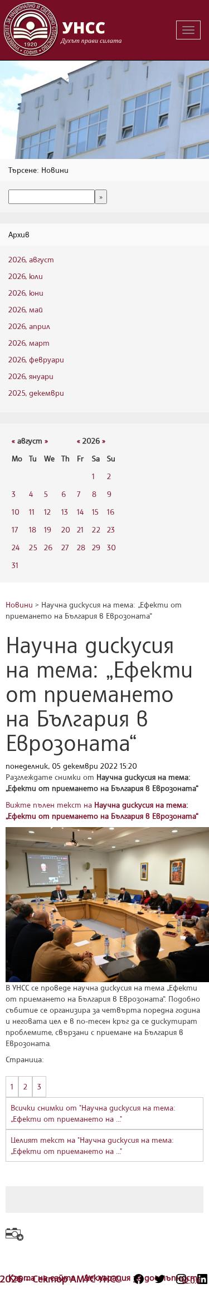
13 (64, 511)
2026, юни (25, 292)
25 (33, 547)
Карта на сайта (43, 1277)
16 (110, 511)
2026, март (29, 342)
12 (47, 511)
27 (65, 547)
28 (81, 547)
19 (47, 529)
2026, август (31, 259)
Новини (19, 604)
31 (15, 565)
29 (96, 547)
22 (96, 529)
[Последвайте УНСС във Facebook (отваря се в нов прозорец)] (139, 1279)
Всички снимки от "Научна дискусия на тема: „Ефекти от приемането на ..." (93, 1113)
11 (32, 511)
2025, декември (36, 392)
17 (15, 529)
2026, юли (25, 276)
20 (65, 529)
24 (16, 547)
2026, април (29, 326)
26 (48, 547)
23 (111, 529)
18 (32, 529)
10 (16, 511)
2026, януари (31, 376)
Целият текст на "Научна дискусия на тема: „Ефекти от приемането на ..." (92, 1145)
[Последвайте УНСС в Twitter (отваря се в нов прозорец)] (160, 1279)
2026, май (25, 309)
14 (80, 511)
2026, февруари (36, 359)
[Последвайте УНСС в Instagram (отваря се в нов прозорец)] (181, 1279)
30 (111, 547)
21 (80, 529)
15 (95, 511)
